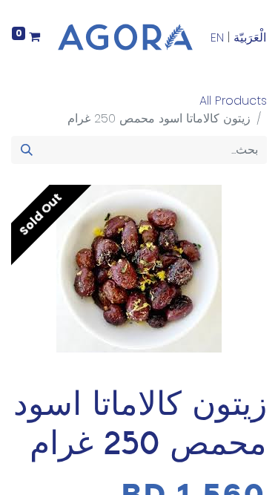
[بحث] (26, 150)
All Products (233, 100)
